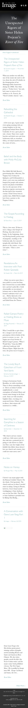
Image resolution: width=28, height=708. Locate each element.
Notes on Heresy (12, 467)
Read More (6, 100)
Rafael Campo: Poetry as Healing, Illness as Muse (13, 317)
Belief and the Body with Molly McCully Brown (13, 159)
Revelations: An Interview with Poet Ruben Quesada (13, 266)
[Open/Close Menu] (25, 5)
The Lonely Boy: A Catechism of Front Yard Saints (12, 367)
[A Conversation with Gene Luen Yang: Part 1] (8, 585)
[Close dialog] (25, 689)
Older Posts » (20, 686)
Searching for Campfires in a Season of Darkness (14, 422)
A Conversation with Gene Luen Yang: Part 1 (13, 514)
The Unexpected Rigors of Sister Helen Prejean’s (14, 62)
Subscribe (5, 703)
